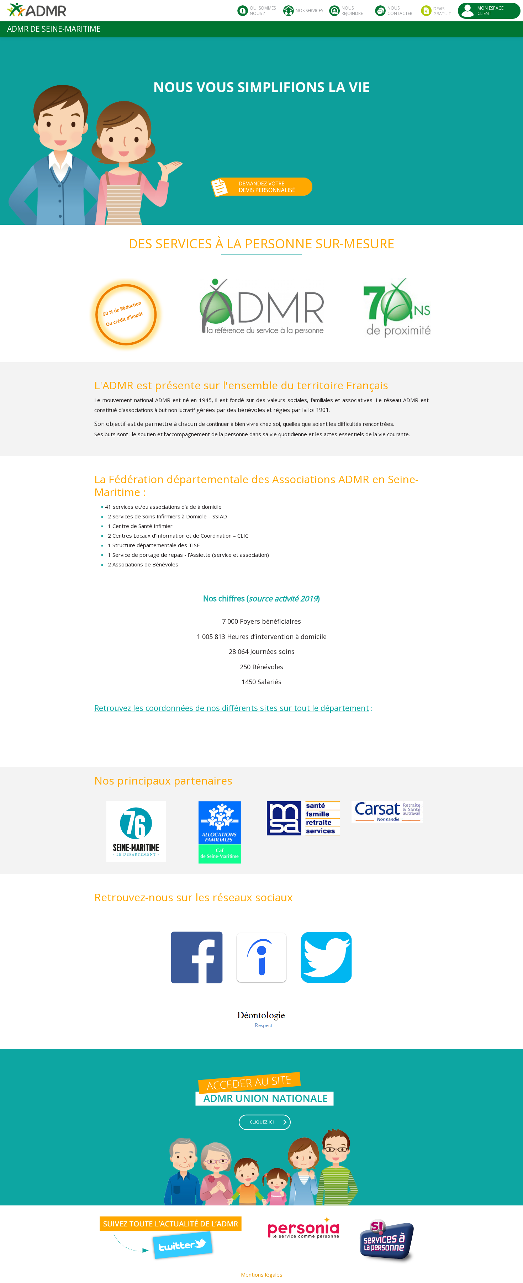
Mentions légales (261, 1274)
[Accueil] (36, 12)
